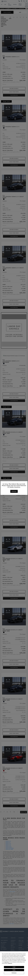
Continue (13, 491)
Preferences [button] (10, 963)
